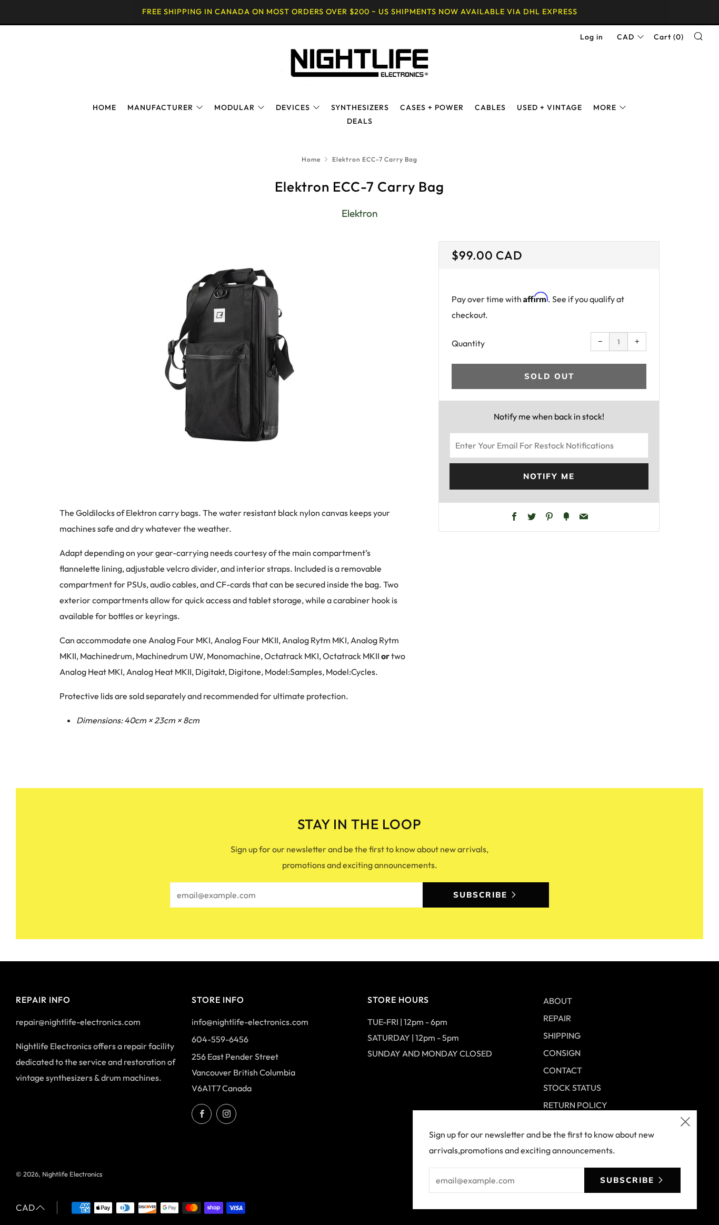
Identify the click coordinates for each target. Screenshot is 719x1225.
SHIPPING (562, 1035)
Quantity (468, 343)
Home (311, 159)
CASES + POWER (432, 107)
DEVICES (293, 107)
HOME (104, 107)
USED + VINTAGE (549, 107)
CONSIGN (562, 1053)
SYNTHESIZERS (360, 107)
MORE (604, 107)
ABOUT (557, 1000)
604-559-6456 (220, 1039)
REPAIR (557, 1018)
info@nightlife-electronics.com (250, 1022)
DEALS (360, 121)
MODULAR (234, 107)
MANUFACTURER (160, 107)
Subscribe (480, 895)
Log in (591, 37)
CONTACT (562, 1070)
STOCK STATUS (572, 1087)
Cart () (669, 37)
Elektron (359, 213)
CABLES (490, 107)
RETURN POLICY (575, 1105)
